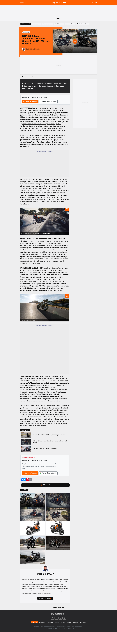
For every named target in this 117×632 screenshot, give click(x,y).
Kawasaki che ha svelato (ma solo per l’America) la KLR (41, 124)
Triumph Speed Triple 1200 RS (35, 128)
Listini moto (69, 24)
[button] (52, 618)
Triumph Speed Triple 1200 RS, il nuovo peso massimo (49, 435)
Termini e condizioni (72, 622)
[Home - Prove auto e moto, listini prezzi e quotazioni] (59, 2)
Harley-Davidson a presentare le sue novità (45, 122)
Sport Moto (58, 24)
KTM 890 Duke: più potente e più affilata (45, 449)
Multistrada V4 (44, 188)
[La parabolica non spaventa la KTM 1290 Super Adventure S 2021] (44, 221)
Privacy (63, 622)
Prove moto (46, 24)
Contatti (57, 622)
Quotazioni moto (81, 24)
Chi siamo (42, 622)
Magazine (36, 24)
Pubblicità (83, 622)
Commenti (46, 485)
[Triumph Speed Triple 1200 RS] (44, 307)
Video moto (25, 24)
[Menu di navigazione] (23, 2)
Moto (23, 77)
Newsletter (34, 622)
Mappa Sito (50, 622)
